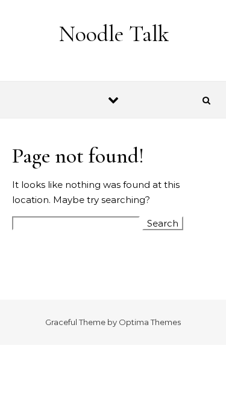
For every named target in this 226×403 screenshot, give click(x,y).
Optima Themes (150, 322)
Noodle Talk (114, 34)
